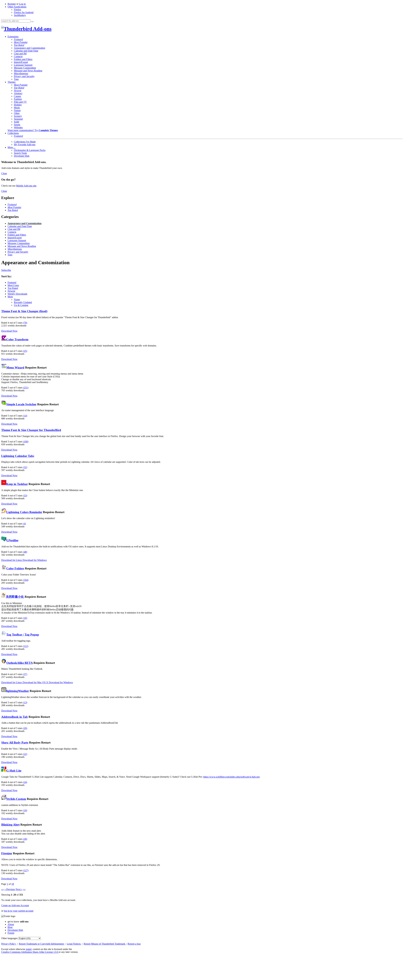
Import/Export (21, 62)
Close (4, 173)
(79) (25, 322)
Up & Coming (21, 305)
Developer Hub (21, 156)
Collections (13, 133)
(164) (25, 580)
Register (12, 4)
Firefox (17, 9)
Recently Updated (23, 302)
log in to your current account (18, 910)
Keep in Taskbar (17, 484)
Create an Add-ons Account (15, 905)
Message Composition (25, 67)
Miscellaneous (21, 73)
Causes (17, 96)
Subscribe (6, 270)
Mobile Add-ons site (26, 185)
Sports (17, 124)
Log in (22, 4)
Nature (17, 110)
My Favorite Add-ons (24, 144)
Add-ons (41, 29)
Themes (11, 82)
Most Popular (21, 42)
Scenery (18, 116)
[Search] (32, 21)
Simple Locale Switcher (21, 404)
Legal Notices (74, 943)
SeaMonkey (20, 15)
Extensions (13, 36)
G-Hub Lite (13, 770)
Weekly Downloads (17, 293)
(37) (25, 674)
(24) (25, 782)
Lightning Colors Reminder (24, 512)
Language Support (23, 65)
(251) (25, 387)
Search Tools (20, 153)
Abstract (18, 93)
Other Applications (17, 6)
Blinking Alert (10, 824)
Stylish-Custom (16, 799)
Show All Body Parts (14, 742)
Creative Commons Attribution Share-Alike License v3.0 (30, 952)
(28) (25, 839)
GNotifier (12, 540)
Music (17, 107)
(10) (25, 618)
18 (12, 884)
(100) (25, 441)
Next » (19, 889)
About (11, 924)
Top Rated (19, 45)
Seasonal (18, 119)
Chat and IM (20, 53)
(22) (25, 754)
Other (17, 113)
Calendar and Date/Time (26, 50)
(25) (25, 351)
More (10, 296)
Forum (11, 933)
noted (28, 949)
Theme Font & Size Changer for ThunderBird (31, 430)
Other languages (9, 938)
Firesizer (6, 853)
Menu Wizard (15, 367)
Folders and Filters (23, 59)
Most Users (13, 285)
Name (17, 299)
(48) (25, 552)
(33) (25, 495)
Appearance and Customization (29, 48)
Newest (17, 90)
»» (24, 889)
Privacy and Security (24, 76)
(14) (25, 415)
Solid (16, 121)
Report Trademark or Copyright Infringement (41, 943)
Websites (18, 127)
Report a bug (134, 943)
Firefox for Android (23, 12)
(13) (25, 702)
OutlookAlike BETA (19, 662)
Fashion (18, 99)
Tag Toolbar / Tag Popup (22, 634)
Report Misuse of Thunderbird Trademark (105, 943)
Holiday (18, 104)
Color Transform (17, 339)
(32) (25, 467)
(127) (25, 870)
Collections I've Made (25, 141)
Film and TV (20, 102)
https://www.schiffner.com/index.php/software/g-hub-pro (231, 776)
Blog (10, 927)
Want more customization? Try (33, 130)
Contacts (18, 56)
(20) (25, 728)
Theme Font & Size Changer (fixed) (24, 311)
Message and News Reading (28, 70)
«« (2, 889)
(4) (24, 523)
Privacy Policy (8, 943)
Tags (16, 79)
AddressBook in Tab (14, 716)
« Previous (9, 889)
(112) (25, 646)
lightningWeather (17, 691)
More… (11, 147)
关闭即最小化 (15, 596)
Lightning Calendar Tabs (17, 456)
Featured (18, 39)
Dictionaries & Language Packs (29, 150)
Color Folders (15, 568)
